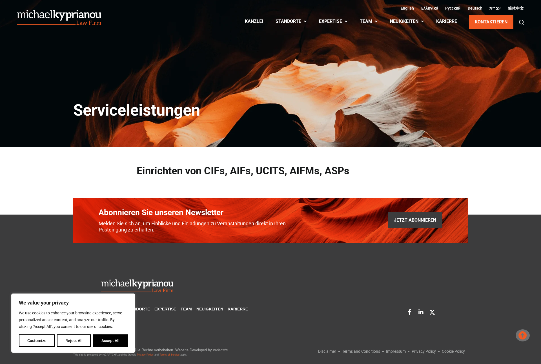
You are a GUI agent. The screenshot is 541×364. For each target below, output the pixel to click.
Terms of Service (169, 354)
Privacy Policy (145, 354)
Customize (36, 340)
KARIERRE (446, 21)
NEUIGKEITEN (404, 21)
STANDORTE (288, 21)
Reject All (74, 340)
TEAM (366, 21)
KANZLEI (254, 21)
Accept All (110, 340)
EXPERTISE (330, 21)
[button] (521, 22)
